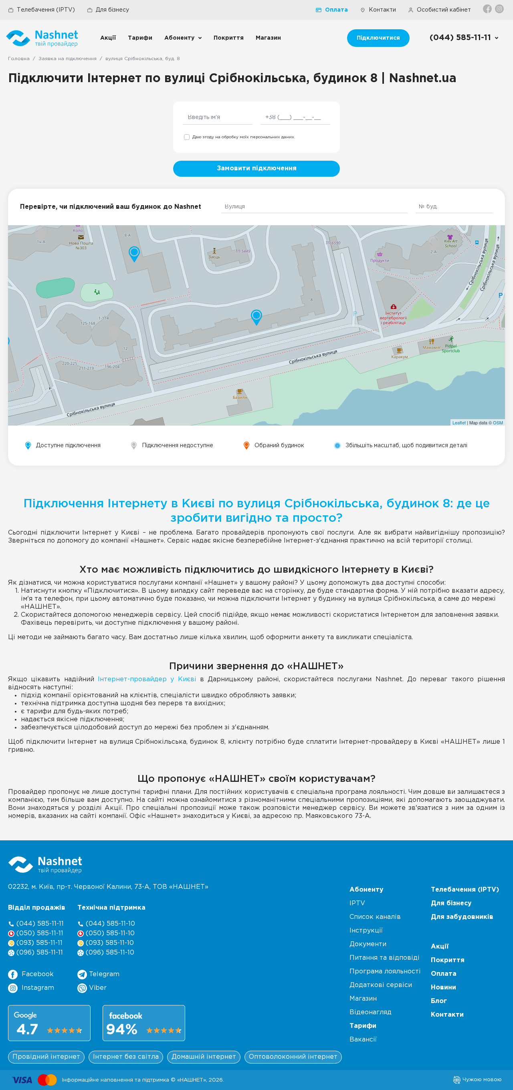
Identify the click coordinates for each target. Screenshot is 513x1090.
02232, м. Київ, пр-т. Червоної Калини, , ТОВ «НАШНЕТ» (108, 887)
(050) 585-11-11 (38, 934)
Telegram (103, 974)
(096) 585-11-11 (38, 953)
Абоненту (179, 38)
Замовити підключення (257, 169)
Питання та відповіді (384, 958)
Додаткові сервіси (380, 985)
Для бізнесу (112, 10)
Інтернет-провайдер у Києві (147, 679)
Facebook (38, 974)
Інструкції (366, 931)
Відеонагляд (370, 1012)
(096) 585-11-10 (109, 953)
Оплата (336, 10)
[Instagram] (500, 8)
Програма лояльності (385, 972)
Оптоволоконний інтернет (293, 1057)
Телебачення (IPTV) (46, 10)
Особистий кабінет (444, 10)
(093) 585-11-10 (109, 943)
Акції (108, 38)
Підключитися (378, 38)
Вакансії (363, 1040)
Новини (443, 988)
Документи (367, 944)
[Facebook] (488, 8)
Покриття (229, 38)
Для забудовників (462, 917)
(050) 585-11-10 (109, 934)
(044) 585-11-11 (39, 924)
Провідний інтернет (46, 1057)
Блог (439, 1001)
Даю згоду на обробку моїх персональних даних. (243, 137)
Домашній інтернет (204, 1057)
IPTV (357, 903)
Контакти (382, 10)
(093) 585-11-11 (38, 943)
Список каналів (375, 917)
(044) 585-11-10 (109, 924)
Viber (97, 988)
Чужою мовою (481, 1079)
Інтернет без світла (126, 1057)
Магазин (268, 38)
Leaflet (459, 422)
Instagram (38, 988)
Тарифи (140, 38)
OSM (498, 422)
